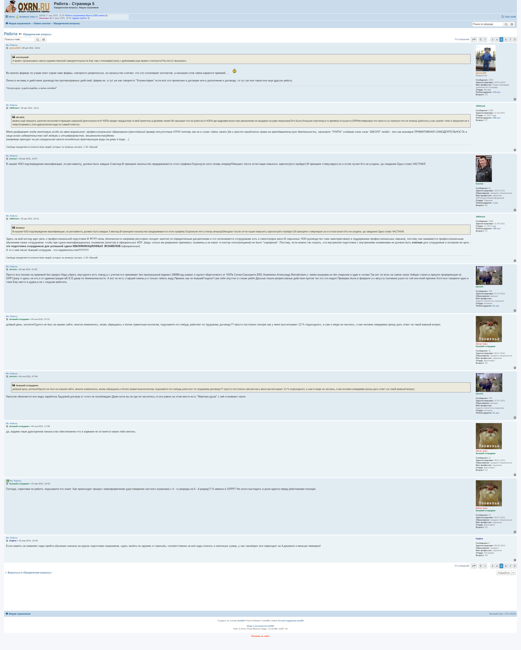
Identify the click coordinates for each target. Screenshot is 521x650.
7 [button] (510, 39)
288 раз (496, 118)
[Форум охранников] (29, 6)
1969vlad (43, 18)
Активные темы (27, 16)
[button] (474, 39)
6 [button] (506, 39)
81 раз (496, 306)
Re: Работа (11, 45)
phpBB (240, 620)
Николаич (44, 15)
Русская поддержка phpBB (291, 620)
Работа (10, 34)
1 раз (495, 203)
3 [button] (492, 39)
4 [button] (497, 39)
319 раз (496, 92)
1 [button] (485, 39)
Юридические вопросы (37, 34)
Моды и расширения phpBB (260, 626)
